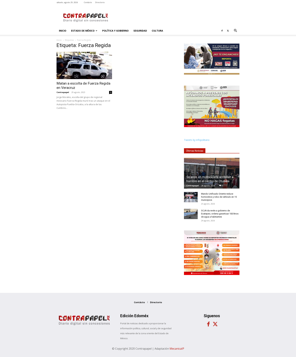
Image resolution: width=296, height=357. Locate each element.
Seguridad (140, 30)
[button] (235, 31)
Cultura (157, 30)
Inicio (62, 30)
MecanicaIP (177, 348)
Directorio (100, 2)
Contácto (88, 2)
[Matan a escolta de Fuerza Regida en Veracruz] (84, 65)
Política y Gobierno (115, 30)
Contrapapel (63, 92)
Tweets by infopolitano (196, 140)
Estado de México (83, 30)
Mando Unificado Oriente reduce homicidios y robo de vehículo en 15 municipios (219, 196)
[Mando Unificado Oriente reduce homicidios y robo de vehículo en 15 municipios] (191, 197)
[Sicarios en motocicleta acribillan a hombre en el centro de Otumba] (211, 173)
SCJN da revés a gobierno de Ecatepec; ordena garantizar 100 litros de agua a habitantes (219, 213)
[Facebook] (222, 31)
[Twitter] (227, 31)
